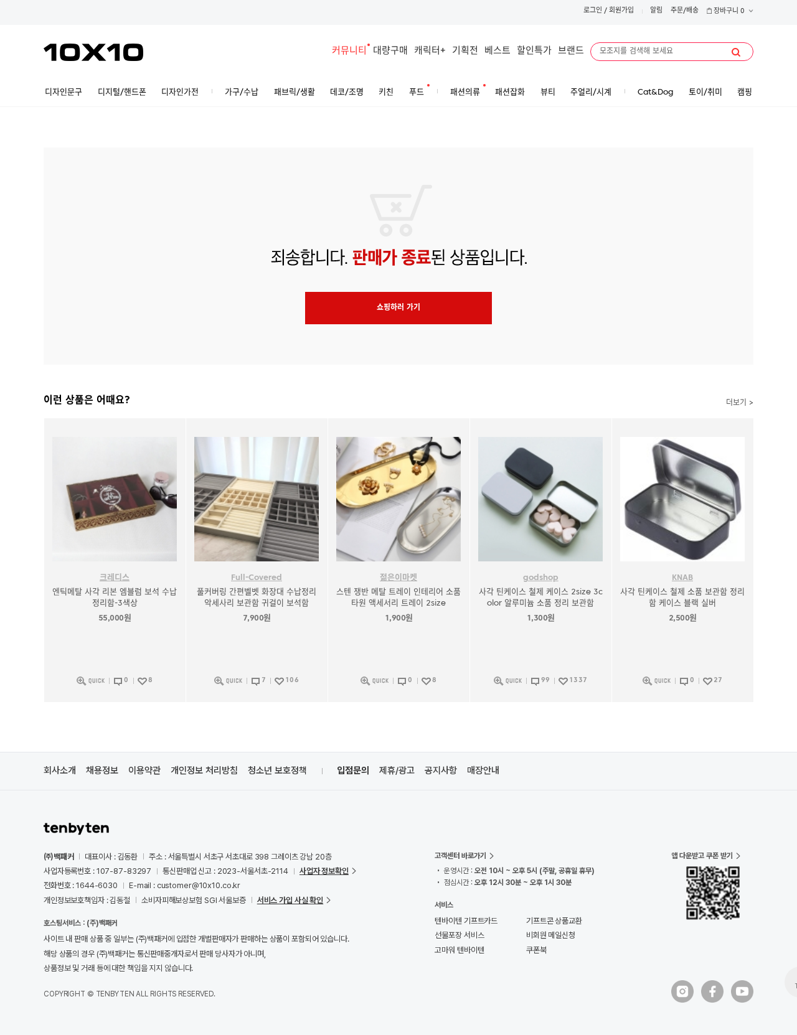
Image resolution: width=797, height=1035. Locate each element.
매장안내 (483, 770)
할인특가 (534, 51)
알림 (656, 10)
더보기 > (739, 403)
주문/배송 (685, 10)
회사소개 (60, 770)
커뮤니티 (349, 51)
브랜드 (571, 51)
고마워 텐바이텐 (459, 950)
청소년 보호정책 (277, 770)
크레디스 (115, 578)
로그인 (592, 10)
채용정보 (102, 770)
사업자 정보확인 (324, 871)
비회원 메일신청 (550, 935)
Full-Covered (256, 578)
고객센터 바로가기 (460, 855)
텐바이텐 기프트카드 (466, 920)
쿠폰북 (536, 950)
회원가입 (621, 10)
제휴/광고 (397, 770)
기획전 (465, 51)
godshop (541, 578)
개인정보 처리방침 (204, 770)
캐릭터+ (430, 51)
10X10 (93, 52)
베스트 (497, 51)
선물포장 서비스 (459, 935)
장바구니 (728, 11)
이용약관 (144, 770)
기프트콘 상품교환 (554, 920)
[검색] (736, 52)
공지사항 (441, 770)
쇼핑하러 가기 (398, 308)
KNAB (682, 578)
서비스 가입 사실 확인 (290, 900)
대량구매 (390, 51)
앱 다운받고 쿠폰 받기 (702, 855)
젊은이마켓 (398, 578)
